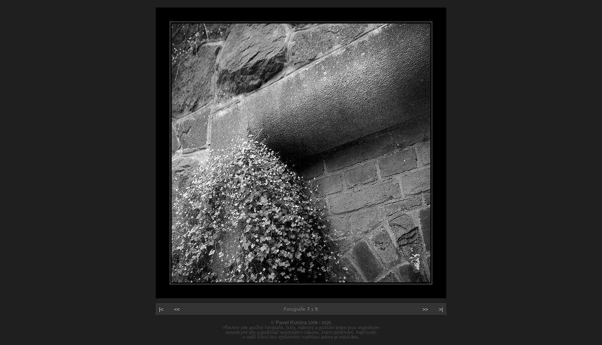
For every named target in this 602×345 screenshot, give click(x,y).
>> (425, 309)
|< (161, 309)
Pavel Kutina (291, 322)
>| (441, 309)
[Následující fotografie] (301, 296)
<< (177, 309)
